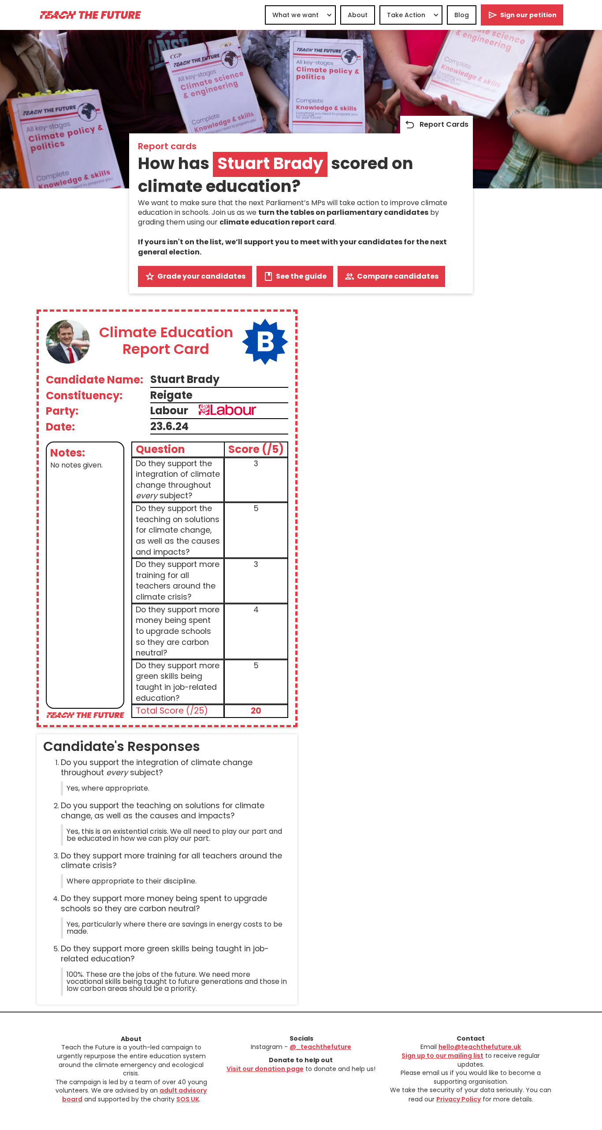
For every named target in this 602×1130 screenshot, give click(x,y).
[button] (300, 15)
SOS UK (187, 1099)
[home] (90, 14)
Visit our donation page (265, 1068)
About (358, 15)
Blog (461, 15)
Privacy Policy (458, 1099)
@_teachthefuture (320, 1046)
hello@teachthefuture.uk (479, 1046)
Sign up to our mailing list (442, 1055)
